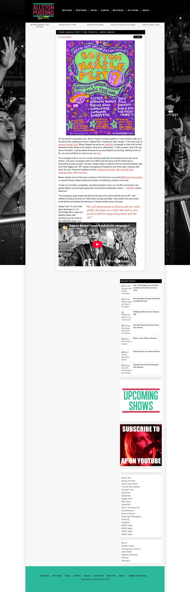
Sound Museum (127, 510)
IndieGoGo (109, 144)
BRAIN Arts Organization (131, 177)
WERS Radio (126, 528)
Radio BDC (126, 504)
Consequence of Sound (130, 548)
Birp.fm (124, 542)
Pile (118, 169)
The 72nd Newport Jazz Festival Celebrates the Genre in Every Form (145, 287)
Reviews (67, 10)
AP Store (133, 10)
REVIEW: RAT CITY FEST (67, 25)
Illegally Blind (126, 498)
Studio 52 (125, 519)
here (99, 153)
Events (77, 576)
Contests (99, 576)
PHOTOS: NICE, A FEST (151, 25)
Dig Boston (125, 492)
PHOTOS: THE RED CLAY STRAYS (123, 25)
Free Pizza (82, 172)
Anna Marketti (66, 37)
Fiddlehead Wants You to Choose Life (146, 312)
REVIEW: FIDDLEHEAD (95, 25)
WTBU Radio (126, 531)
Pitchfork (125, 557)
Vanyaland (125, 522)
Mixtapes (118, 10)
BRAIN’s (130, 188)
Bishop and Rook (128, 480)
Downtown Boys (65, 172)
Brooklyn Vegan (127, 545)
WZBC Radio (126, 534)
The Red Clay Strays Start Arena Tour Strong (146, 326)
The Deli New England (130, 486)
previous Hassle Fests (68, 144)
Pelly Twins (126, 501)
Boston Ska (126, 477)
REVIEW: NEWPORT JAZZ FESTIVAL (39, 26)
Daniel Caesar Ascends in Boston (146, 351)
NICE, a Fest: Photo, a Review (145, 338)
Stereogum (125, 560)
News (94, 10)
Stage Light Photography (131, 516)
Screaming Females (106, 169)
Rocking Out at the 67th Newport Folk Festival (146, 365)
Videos (105, 10)
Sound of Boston (128, 513)
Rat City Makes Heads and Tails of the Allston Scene (146, 299)
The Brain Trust (127, 489)
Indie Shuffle (126, 551)
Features (81, 10)
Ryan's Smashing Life (130, 507)
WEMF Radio (126, 525)
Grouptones (126, 495)
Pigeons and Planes (129, 554)
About (146, 10)
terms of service (138, 576)
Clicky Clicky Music (129, 483)
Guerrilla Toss (127, 169)
